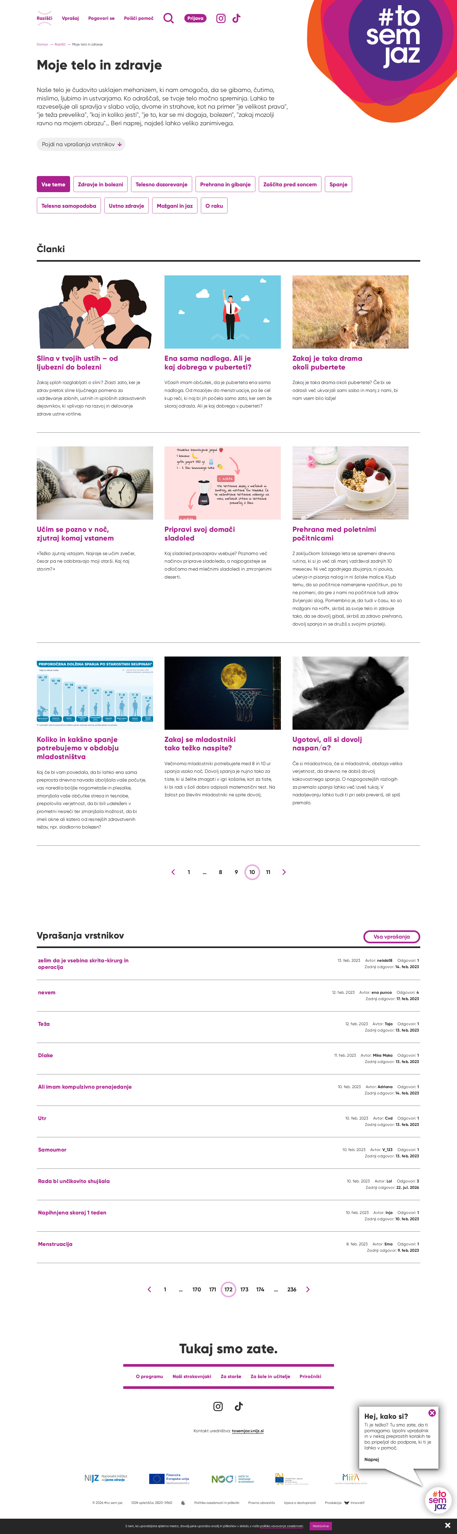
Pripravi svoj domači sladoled (199, 533)
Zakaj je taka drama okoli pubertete (327, 362)
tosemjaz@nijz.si (248, 1430)
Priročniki (310, 1376)
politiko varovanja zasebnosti (281, 1526)
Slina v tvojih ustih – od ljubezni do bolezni (77, 362)
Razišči (44, 18)
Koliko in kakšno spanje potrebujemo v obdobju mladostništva (78, 748)
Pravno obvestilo (261, 1503)
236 (292, 1289)
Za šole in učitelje (270, 1376)
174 (260, 1289)
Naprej (371, 1459)
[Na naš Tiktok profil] (236, 18)
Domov (42, 44)
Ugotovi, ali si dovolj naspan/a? (327, 743)
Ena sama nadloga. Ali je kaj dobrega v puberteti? (208, 362)
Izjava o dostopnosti (300, 1503)
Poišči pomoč (139, 18)
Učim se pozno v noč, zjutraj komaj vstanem (75, 533)
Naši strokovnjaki (192, 1376)
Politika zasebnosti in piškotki (216, 1503)
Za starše (231, 1376)
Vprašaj (70, 18)
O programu (149, 1376)
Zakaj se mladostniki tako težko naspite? (200, 743)
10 (252, 872)
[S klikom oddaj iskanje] (158, 18)
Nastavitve (321, 1526)
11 (268, 872)
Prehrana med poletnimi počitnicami (334, 533)
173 (244, 1289)
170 (197, 1289)
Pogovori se (101, 18)
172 (228, 1289)
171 (212, 1289)
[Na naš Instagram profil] (220, 18)
